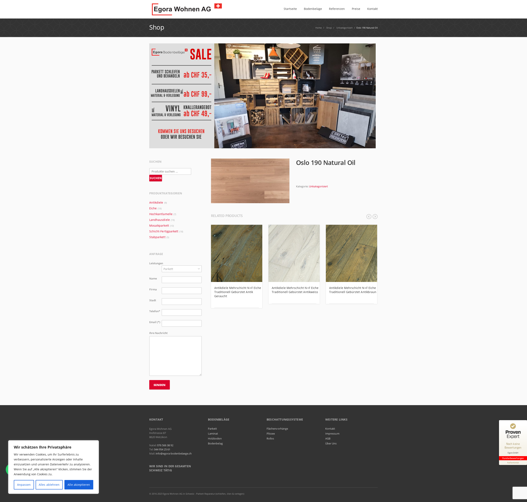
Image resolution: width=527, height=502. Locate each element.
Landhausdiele (159, 220)
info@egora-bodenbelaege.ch (174, 453)
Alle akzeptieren (79, 485)
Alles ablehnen (49, 485)
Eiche (153, 208)
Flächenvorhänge (277, 428)
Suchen (156, 178)
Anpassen (24, 485)
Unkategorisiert (318, 186)
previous (368, 216)
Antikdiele (156, 202)
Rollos (270, 438)
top (519, 494)
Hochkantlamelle (161, 214)
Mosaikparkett (159, 225)
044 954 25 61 (162, 449)
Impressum (332, 433)
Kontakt (330, 428)
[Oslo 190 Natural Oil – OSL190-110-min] (250, 180)
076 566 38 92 (165, 445)
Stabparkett (157, 237)
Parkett (212, 428)
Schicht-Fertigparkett (163, 231)
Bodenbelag (215, 443)
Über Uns (331, 443)
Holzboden (215, 438)
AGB (327, 438)
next (375, 216)
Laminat (213, 433)
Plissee (271, 433)
